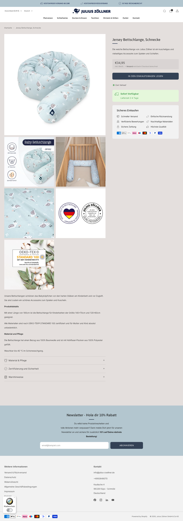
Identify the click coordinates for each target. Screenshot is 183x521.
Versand (129, 66)
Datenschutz (10, 477)
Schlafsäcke (62, 18)
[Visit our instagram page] (101, 500)
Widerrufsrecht (11, 482)
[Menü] (14, 498)
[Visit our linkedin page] (107, 500)
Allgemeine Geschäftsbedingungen (20, 486)
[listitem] (55, 3)
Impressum (9, 491)
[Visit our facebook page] (95, 500)
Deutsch (27, 11)
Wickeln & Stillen (110, 18)
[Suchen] (164, 11)
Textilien (95, 18)
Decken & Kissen (79, 18)
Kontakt (136, 18)
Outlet (125, 18)
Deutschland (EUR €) (12, 11)
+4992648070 (101, 478)
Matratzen (48, 18)
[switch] (9, 510)
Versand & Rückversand (15, 472)
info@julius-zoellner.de (104, 472)
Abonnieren (127, 445)
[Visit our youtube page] (113, 500)
